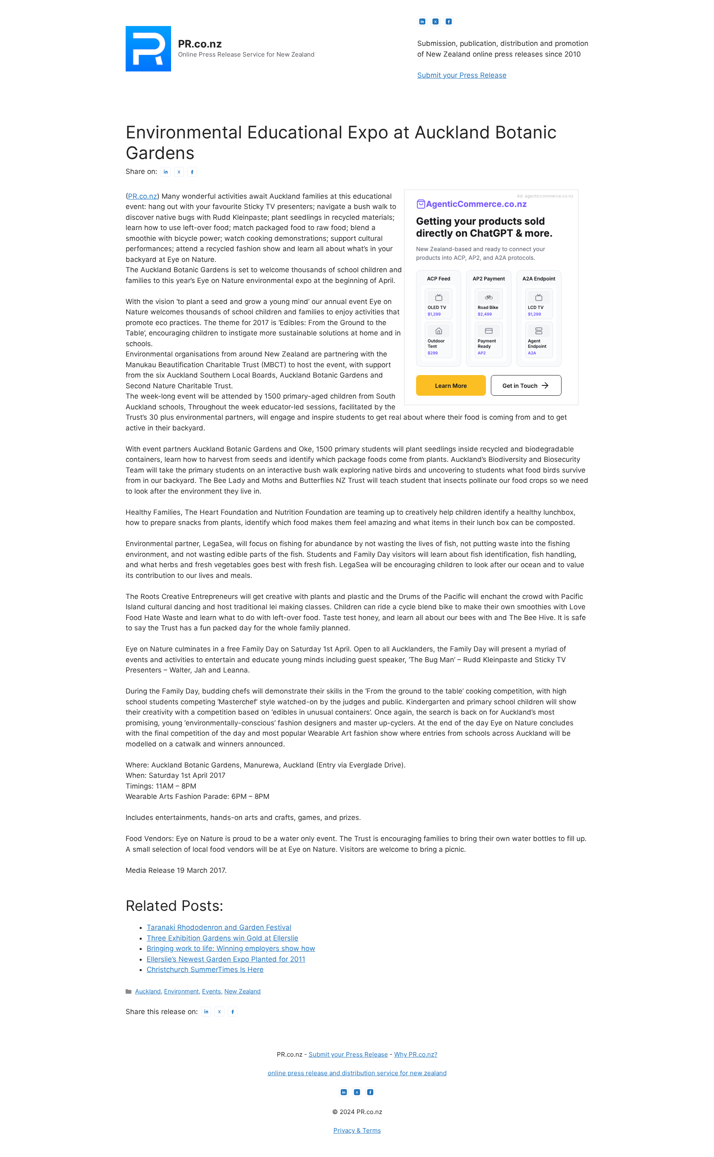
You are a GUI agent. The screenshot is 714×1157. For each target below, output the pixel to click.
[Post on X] (179, 172)
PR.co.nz (200, 44)
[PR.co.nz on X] (435, 21)
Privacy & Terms (357, 1130)
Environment (181, 991)
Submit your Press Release (462, 75)
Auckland (148, 991)
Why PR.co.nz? (416, 1054)
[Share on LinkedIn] (166, 172)
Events (211, 991)
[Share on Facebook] (192, 172)
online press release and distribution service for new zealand (357, 1073)
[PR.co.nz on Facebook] (449, 21)
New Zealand (242, 991)
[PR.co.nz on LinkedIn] (422, 21)
